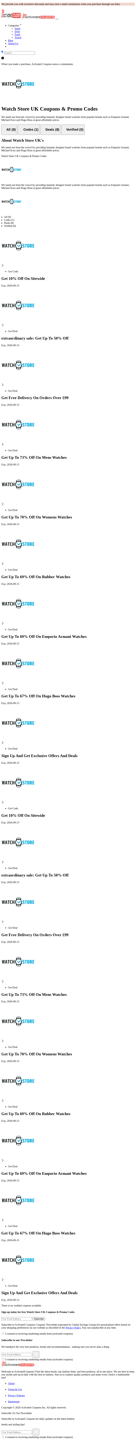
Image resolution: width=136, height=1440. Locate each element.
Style (17, 31)
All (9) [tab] (7, 217)
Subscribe (39, 1319)
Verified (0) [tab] (10, 225)
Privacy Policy (73, 1327)
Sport (17, 28)
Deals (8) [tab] (9, 222)
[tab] (9, 130)
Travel (18, 37)
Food (17, 34)
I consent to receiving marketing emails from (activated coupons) (39, 1333)
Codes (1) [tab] (9, 219)
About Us (13, 43)
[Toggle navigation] (57, 19)
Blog (10, 40)
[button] (71, 24)
